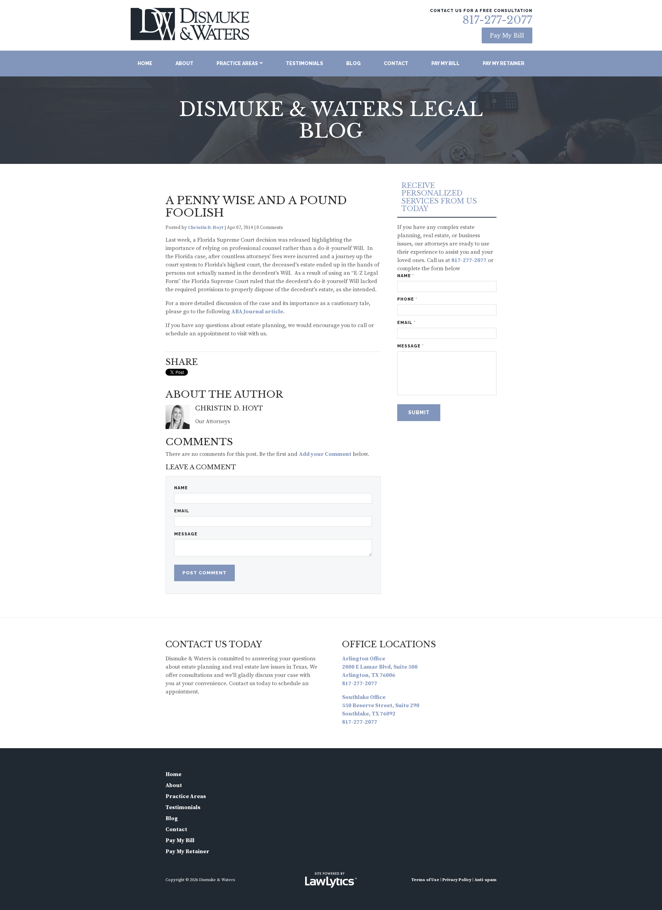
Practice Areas (237, 63)
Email (181, 511)
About (184, 63)
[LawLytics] (331, 880)
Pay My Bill (507, 35)
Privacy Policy (456, 879)
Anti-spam (485, 879)
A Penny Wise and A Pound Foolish (256, 206)
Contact (396, 63)
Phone (407, 299)
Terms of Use (425, 879)
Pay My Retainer (503, 63)
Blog (353, 63)
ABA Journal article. (258, 311)
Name (181, 487)
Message (186, 534)
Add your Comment (325, 454)
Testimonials (304, 63)
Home (145, 63)
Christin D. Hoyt (205, 228)
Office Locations (389, 644)
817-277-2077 (497, 20)
